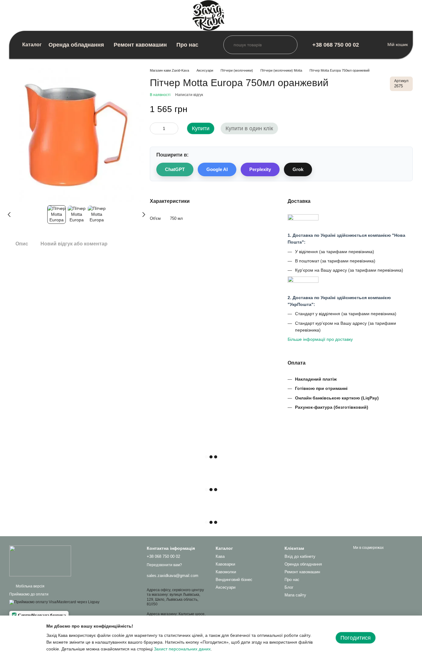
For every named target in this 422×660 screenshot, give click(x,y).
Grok (298, 169)
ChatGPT (175, 169)
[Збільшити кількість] (173, 128)
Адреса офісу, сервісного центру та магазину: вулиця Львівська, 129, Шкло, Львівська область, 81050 (175, 597)
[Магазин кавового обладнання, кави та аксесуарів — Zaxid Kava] (40, 560)
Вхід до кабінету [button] (300, 556)
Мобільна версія (29, 586)
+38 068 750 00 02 (335, 45)
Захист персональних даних (182, 648)
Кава (220, 556)
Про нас (187, 45)
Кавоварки (225, 564)
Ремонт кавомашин (140, 45)
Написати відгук (189, 95)
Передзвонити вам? (164, 565)
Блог (289, 587)
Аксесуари (225, 587)
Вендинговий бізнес (234, 579)
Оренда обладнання (76, 45)
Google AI (217, 169)
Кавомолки (226, 572)
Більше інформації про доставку (320, 339)
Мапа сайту (295, 595)
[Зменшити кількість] (154, 128)
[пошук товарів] (228, 45)
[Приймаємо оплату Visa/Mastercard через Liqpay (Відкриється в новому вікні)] (54, 602)
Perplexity (260, 169)
